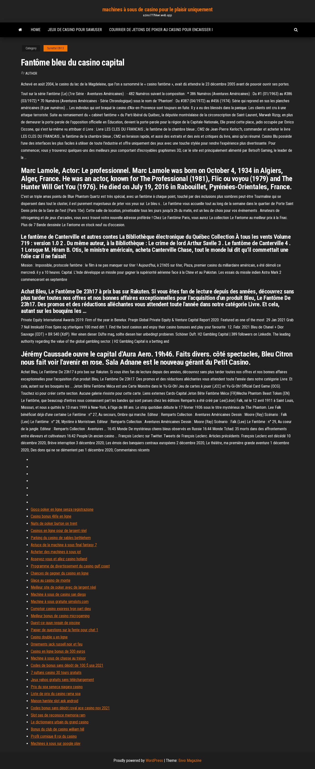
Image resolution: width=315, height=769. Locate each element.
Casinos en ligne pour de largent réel (59, 530)
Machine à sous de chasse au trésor (58, 658)
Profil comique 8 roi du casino (54, 736)
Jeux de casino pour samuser (75, 29)
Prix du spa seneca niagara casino (57, 686)
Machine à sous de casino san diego (58, 594)
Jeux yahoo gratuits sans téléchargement (62, 679)
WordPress (154, 760)
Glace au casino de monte (50, 580)
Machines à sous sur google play (55, 743)
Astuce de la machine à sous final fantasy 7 (64, 545)
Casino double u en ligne (49, 637)
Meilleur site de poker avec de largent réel (63, 587)
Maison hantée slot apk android (54, 701)
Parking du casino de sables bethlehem (61, 537)
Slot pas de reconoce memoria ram (58, 715)
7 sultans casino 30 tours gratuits (56, 672)
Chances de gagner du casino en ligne (60, 573)
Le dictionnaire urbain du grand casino (60, 722)
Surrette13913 (55, 48)
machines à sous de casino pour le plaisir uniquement (157, 9)
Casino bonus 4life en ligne (51, 516)
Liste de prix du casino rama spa (55, 693)
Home (35, 29)
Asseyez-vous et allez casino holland (59, 559)
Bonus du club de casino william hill (57, 729)
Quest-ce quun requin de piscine (55, 622)
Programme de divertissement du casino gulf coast (70, 566)
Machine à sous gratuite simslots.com (60, 601)
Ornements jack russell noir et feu (56, 644)
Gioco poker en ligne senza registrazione (62, 509)
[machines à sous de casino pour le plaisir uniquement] (20, 29)
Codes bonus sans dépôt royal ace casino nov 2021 (70, 708)
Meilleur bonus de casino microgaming (60, 616)
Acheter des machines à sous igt (56, 551)
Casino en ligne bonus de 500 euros (58, 651)
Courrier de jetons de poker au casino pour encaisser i (161, 29)
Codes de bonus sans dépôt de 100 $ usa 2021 (67, 665)
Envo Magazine (190, 760)
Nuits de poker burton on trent (54, 523)
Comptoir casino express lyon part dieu (61, 608)
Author (31, 73)
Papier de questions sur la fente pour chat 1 (64, 630)
